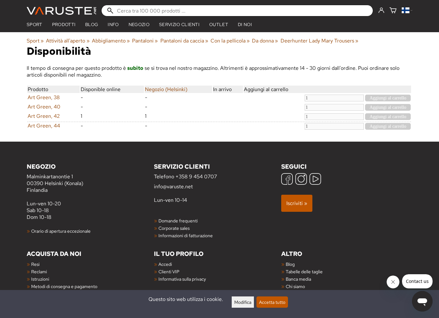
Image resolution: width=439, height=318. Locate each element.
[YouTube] (315, 179)
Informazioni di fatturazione (185, 235)
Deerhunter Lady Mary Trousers (319, 40)
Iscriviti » (296, 203)
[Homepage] (61, 11)
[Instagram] (301, 179)
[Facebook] (287, 179)
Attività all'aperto (67, 40)
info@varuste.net (173, 186)
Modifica (242, 302)
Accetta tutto (272, 302)
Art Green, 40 (44, 106)
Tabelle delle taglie (304, 271)
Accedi (165, 264)
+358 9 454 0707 (196, 176)
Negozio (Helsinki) (166, 89)
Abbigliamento (111, 40)
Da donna (265, 40)
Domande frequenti (178, 221)
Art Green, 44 (44, 125)
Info (113, 24)
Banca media (298, 279)
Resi (35, 264)
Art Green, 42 (44, 116)
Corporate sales (174, 228)
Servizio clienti (179, 24)
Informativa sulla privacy (182, 279)
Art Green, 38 (44, 97)
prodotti (64, 24)
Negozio (139, 24)
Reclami (39, 271)
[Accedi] (381, 10)
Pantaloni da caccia (184, 40)
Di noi (245, 24)
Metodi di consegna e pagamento (64, 286)
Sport (34, 24)
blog (91, 24)
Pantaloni (145, 40)
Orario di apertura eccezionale (61, 231)
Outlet (218, 24)
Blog (290, 264)
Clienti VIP (168, 271)
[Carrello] (393, 11)
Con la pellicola (230, 40)
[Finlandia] (407, 11)
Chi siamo (295, 286)
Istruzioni (40, 279)
